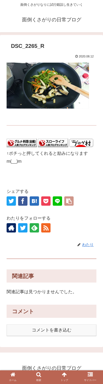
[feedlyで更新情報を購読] (34, 227)
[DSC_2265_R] (34, 201)
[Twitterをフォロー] (22, 227)
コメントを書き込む (51, 330)
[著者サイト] (11, 227)
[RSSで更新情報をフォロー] (46, 227)
